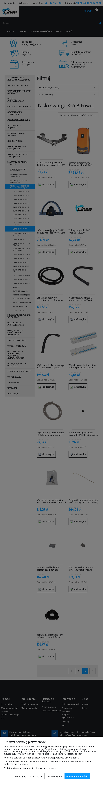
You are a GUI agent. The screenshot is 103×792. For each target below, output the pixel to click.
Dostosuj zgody (54, 776)
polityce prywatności (15, 764)
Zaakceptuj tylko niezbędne (29, 776)
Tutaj (7, 768)
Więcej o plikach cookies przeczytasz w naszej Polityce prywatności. (41, 757)
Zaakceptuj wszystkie (77, 776)
